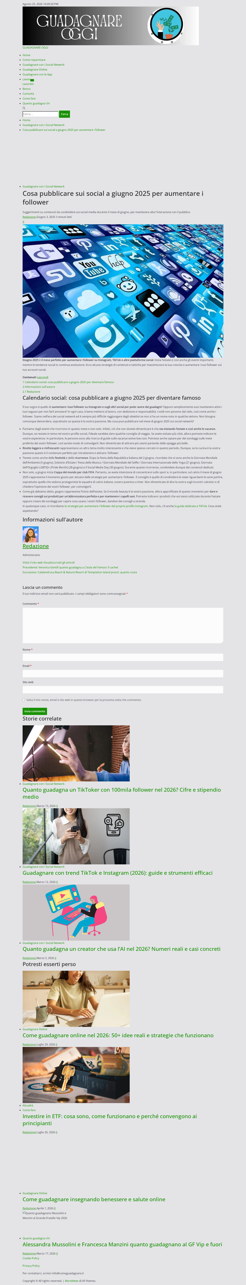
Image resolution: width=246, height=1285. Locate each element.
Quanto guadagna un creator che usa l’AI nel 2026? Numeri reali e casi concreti (122, 948)
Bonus (27, 89)
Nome (28, 649)
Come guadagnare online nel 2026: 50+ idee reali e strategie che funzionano (118, 1035)
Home (26, 55)
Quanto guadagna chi (36, 103)
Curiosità (28, 93)
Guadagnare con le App (37, 74)
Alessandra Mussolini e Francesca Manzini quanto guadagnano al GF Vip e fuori (122, 1244)
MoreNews (71, 1281)
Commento (31, 604)
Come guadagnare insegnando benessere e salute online (94, 1199)
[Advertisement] (123, 159)
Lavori (26, 79)
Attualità (28, 1105)
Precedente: (70, 567)
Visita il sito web (33, 562)
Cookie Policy (31, 1258)
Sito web (28, 682)
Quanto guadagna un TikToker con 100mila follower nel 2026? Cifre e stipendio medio (122, 793)
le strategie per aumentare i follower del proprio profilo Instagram (106, 506)
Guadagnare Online (35, 69)
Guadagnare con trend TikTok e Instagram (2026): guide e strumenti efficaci (118, 872)
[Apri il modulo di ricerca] (24, 108)
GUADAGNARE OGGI (35, 47)
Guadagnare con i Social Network (43, 65)
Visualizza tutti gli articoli (59, 562)
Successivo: (80, 572)
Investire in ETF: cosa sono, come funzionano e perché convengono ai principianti (110, 1119)
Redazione (29, 217)
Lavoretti (28, 84)
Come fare (29, 98)
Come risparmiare (34, 60)
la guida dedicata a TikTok (191, 506)
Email (27, 666)
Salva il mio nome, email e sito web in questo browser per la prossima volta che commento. (84, 700)
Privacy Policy (31, 1266)
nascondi (42, 377)
